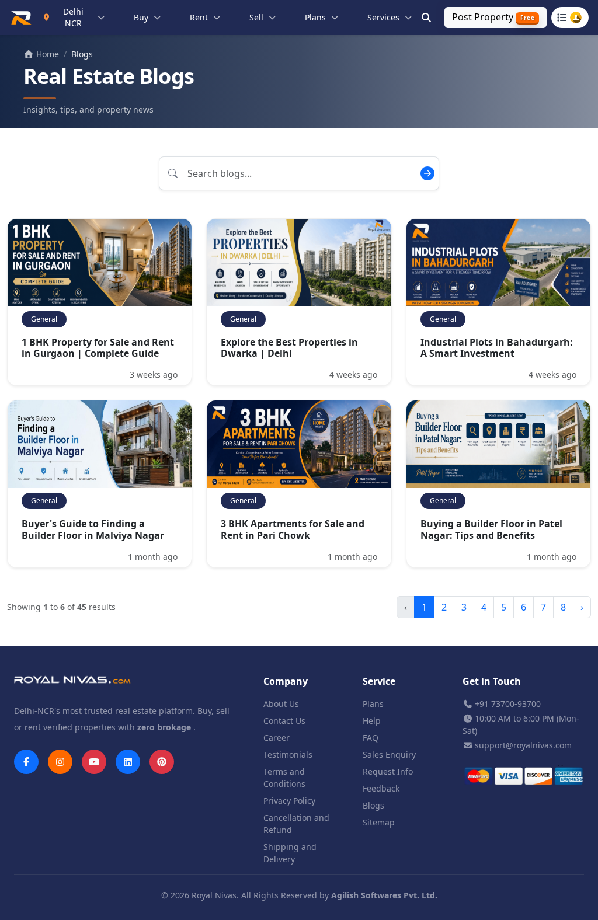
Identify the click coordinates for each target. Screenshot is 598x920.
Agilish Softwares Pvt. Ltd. (384, 895)
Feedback (381, 788)
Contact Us (284, 720)
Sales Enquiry (389, 754)
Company (285, 681)
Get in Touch (492, 681)
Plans (373, 703)
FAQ (370, 737)
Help (372, 720)
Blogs (373, 805)
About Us (281, 703)
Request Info (388, 771)
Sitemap (379, 822)
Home (46, 54)
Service (379, 681)
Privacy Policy (289, 800)
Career (276, 737)
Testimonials (287, 754)
